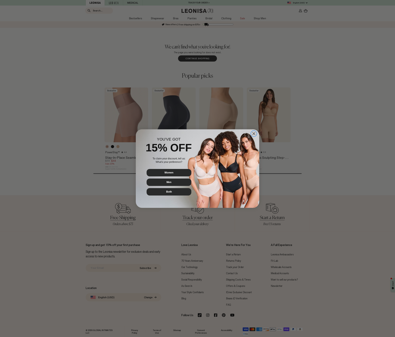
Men (168, 182)
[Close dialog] (254, 134)
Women (168, 172)
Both (169, 191)
